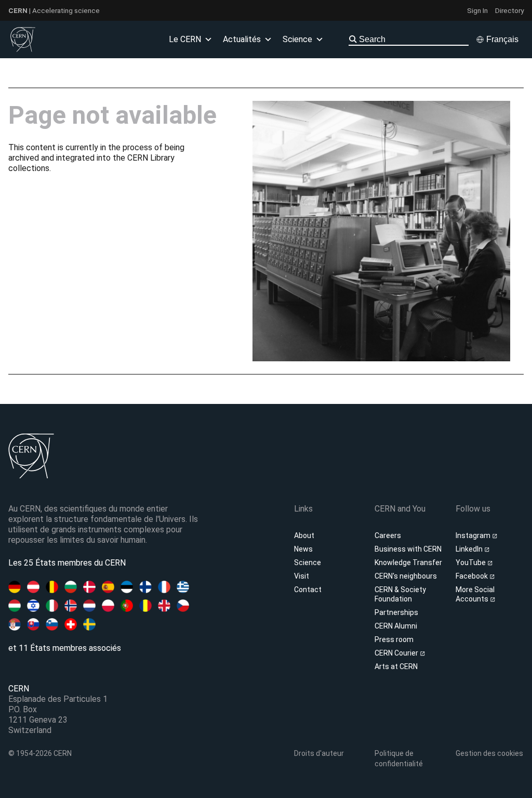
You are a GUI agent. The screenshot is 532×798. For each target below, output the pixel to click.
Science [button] (297, 39)
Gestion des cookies (489, 753)
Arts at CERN (396, 666)
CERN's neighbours (406, 576)
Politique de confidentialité (399, 758)
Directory (509, 10)
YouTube (471, 562)
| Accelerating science (54, 10)
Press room (394, 639)
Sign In (477, 10)
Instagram (474, 535)
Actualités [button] (242, 39)
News (303, 549)
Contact (308, 589)
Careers (388, 535)
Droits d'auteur (319, 753)
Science (307, 562)
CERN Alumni (396, 626)
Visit (301, 576)
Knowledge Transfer (408, 562)
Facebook (472, 576)
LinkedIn (470, 549)
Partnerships (396, 612)
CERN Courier (397, 653)
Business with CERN (408, 549)
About (304, 535)
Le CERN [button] (185, 39)
